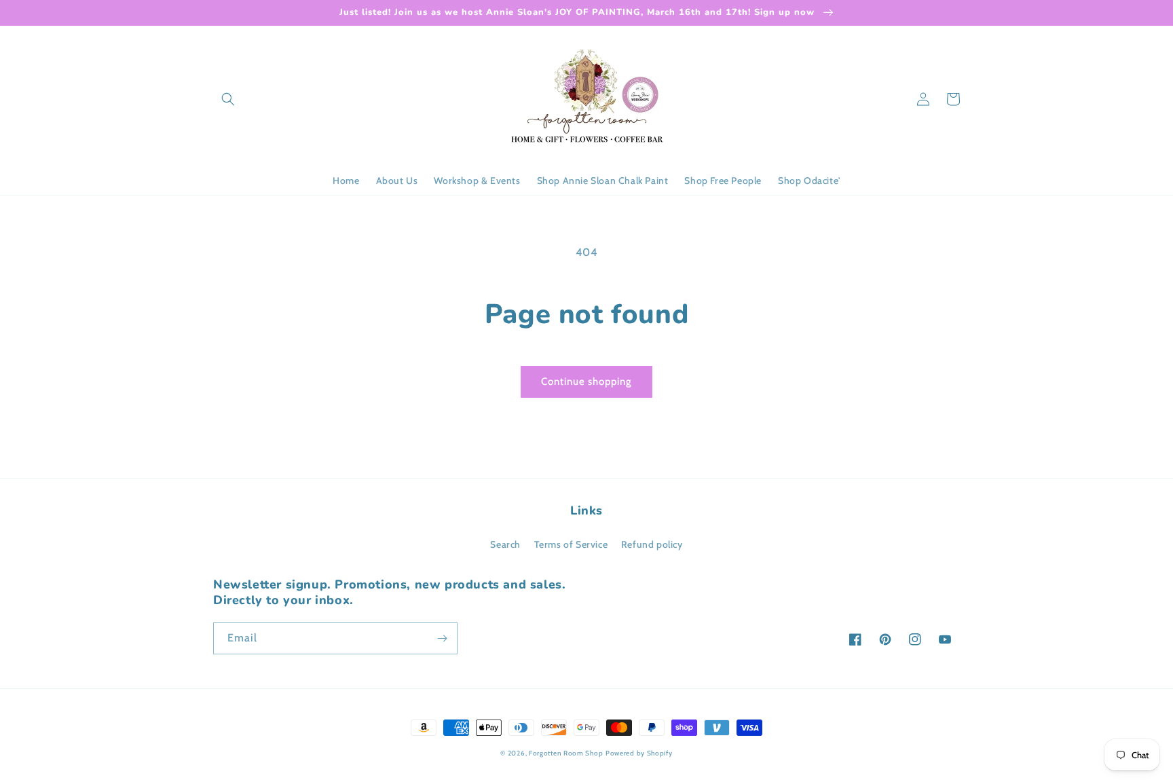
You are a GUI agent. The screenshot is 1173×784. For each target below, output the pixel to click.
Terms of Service (571, 544)
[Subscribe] (442, 638)
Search (505, 544)
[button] (228, 99)
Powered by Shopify (639, 753)
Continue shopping (586, 381)
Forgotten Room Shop (566, 753)
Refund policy (652, 544)
